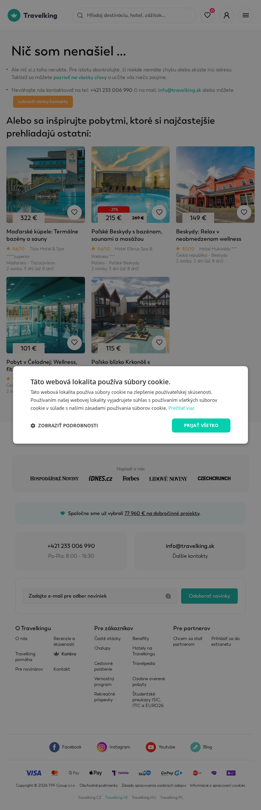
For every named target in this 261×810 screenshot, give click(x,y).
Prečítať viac (181, 408)
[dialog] (130, 405)
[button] (64, 425)
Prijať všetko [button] (201, 425)
